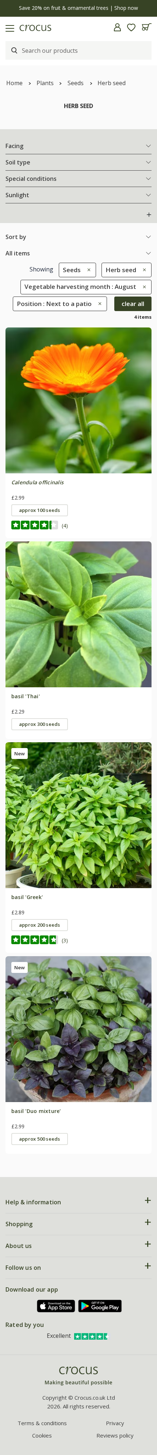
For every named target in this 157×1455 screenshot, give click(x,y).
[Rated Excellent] (92, 1335)
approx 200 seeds (39, 925)
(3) (65, 940)
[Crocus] (78, 1376)
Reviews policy (115, 1435)
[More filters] (149, 214)
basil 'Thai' (25, 696)
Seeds (76, 83)
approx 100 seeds (39, 510)
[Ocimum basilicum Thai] (78, 614)
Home (14, 83)
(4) (65, 525)
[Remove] (87, 270)
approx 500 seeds (39, 1139)
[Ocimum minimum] (78, 815)
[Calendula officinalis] (78, 400)
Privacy (115, 1423)
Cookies (42, 1435)
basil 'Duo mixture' (36, 1111)
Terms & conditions (42, 1423)
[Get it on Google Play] (100, 1306)
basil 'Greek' (27, 897)
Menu (8, 27)
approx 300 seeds (39, 724)
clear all (133, 303)
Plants (45, 83)
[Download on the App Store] (56, 1306)
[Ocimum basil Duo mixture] (78, 1029)
